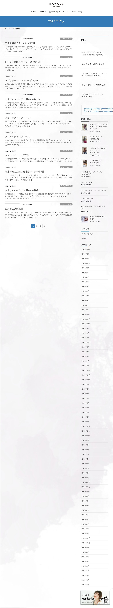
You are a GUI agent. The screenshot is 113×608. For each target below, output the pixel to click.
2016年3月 (85, 524)
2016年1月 (85, 533)
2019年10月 (86, 324)
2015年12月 (86, 538)
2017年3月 (85, 468)
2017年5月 (85, 459)
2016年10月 (86, 491)
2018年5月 (85, 403)
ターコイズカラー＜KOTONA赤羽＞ (93, 190)
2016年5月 (85, 515)
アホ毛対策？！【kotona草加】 (20, 43)
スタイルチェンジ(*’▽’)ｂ (18, 136)
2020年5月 (85, 291)
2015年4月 (85, 575)
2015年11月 (86, 543)
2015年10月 (86, 547)
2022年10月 (86, 254)
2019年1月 (85, 366)
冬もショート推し (87, 182)
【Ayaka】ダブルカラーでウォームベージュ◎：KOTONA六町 (94, 74)
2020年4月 (85, 296)
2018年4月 (85, 408)
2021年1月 (85, 258)
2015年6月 (85, 566)
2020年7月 (85, 282)
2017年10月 (86, 436)
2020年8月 (85, 277)
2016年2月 (85, 529)
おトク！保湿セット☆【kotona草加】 (24, 62)
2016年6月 (85, 510)
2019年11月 (86, 319)
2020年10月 (86, 268)
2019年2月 (85, 361)
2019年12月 (86, 314)
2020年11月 (86, 263)
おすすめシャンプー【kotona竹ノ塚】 (24, 99)
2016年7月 (85, 505)
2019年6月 (85, 342)
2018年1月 (85, 422)
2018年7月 (85, 394)
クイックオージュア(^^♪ (17, 155)
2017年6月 (85, 454)
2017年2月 (85, 473)
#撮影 (98, 109)
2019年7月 (85, 338)
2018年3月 (85, 412)
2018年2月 (85, 417)
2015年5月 (85, 571)
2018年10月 (86, 380)
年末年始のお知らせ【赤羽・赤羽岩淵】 (25, 171)
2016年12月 (86, 482)
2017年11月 (86, 431)
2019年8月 (85, 333)
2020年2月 (85, 305)
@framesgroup (89, 109)
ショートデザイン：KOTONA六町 (93, 85)
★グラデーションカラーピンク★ (21, 80)
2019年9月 (85, 328)
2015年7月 (85, 561)
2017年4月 (85, 464)
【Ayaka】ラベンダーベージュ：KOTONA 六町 (93, 95)
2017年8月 (85, 445)
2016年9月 (85, 496)
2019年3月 (85, 356)
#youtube (104, 109)
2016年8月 (85, 501)
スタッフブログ (66, 38)
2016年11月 (86, 487)
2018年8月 (85, 389)
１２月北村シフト (87, 198)
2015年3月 (85, 580)
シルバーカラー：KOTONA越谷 (93, 64)
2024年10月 (86, 249)
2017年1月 (85, 477)
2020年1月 (85, 310)
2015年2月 (85, 585)
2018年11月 (86, 375)
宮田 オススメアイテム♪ (18, 118)
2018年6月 (85, 398)
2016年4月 (85, 519)
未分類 (84, 238)
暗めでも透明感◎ (14, 209)
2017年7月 (85, 450)
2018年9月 (85, 384)
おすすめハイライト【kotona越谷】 (22, 190)
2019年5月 (85, 347)
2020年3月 (85, 300)
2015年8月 (85, 557)
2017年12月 (86, 426)
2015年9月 (85, 552)
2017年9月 (85, 440)
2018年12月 (86, 370)
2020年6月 (85, 286)
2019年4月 (85, 352)
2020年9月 (85, 272)
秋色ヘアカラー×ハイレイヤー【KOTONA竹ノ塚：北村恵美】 (93, 53)
